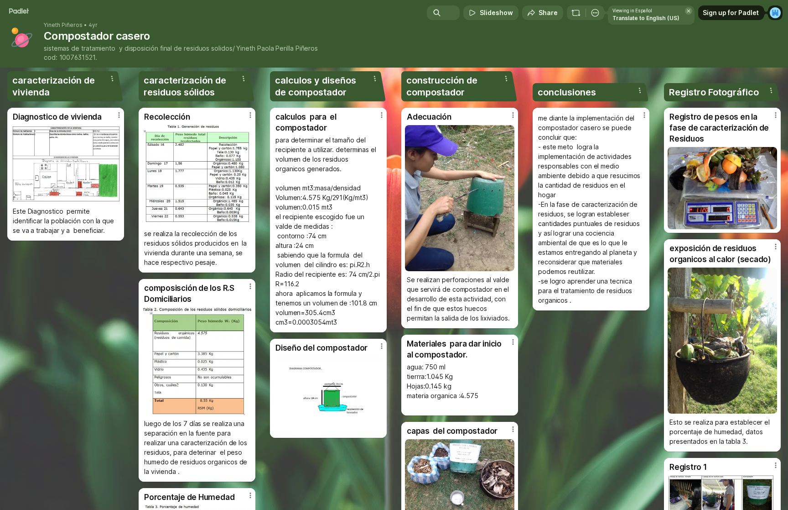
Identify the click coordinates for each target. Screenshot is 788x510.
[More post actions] (119, 115)
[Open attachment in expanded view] (65, 164)
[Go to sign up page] (775, 12)
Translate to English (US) (645, 18)
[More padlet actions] (595, 12)
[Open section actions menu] (112, 78)
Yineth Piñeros (63, 25)
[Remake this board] (576, 12)
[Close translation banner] (688, 11)
